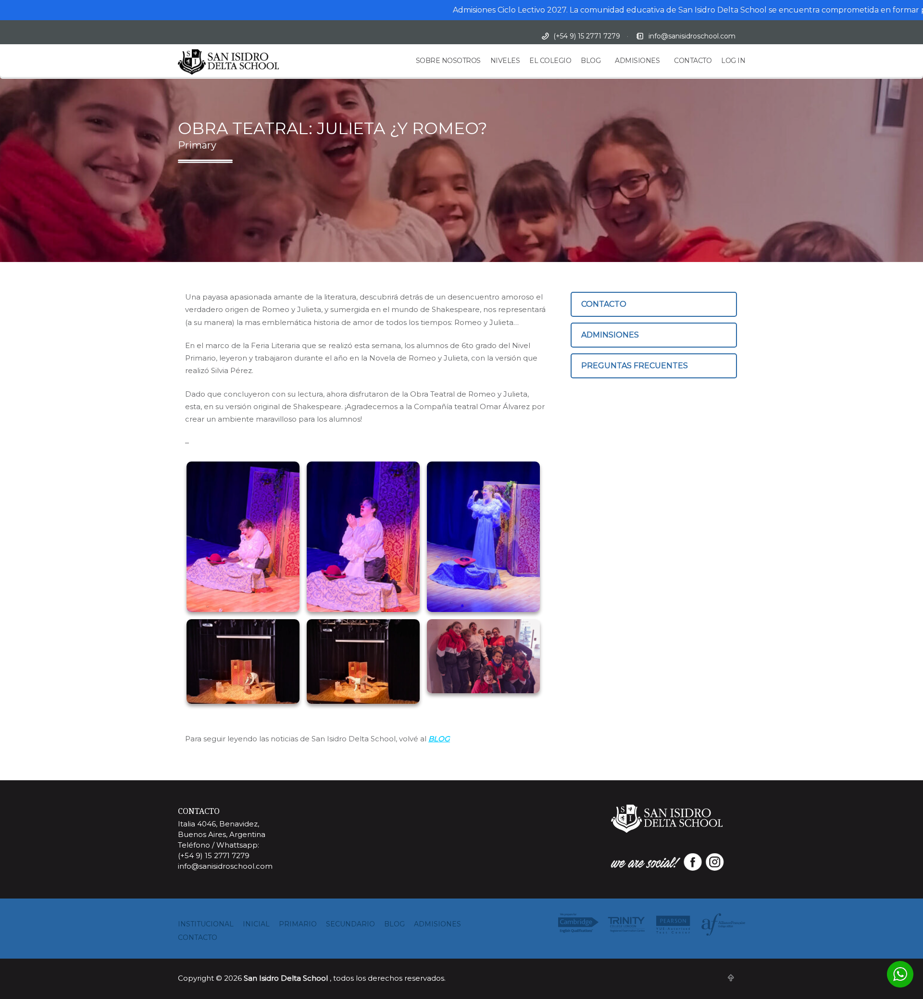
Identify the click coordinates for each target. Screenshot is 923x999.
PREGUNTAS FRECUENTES (634, 365)
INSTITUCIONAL (206, 924)
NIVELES (505, 60)
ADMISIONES (637, 60)
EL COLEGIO (550, 60)
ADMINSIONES (610, 334)
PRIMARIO (298, 924)
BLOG (590, 60)
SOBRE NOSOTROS (448, 60)
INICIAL (256, 924)
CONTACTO (692, 60)
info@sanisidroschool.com (692, 36)
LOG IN (733, 60)
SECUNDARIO (350, 924)
